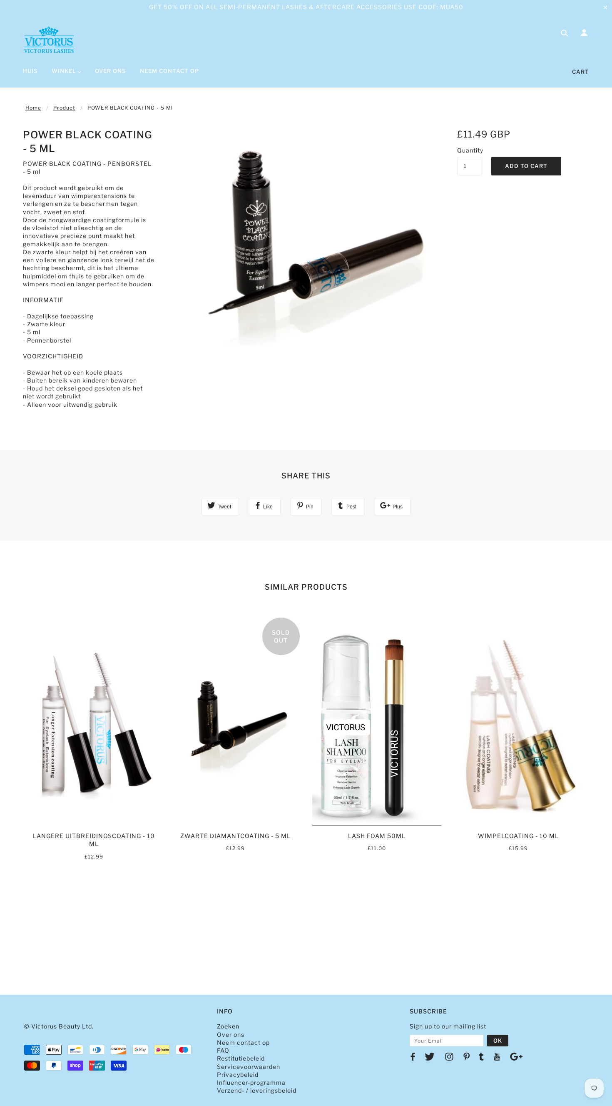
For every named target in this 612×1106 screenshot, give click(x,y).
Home (33, 108)
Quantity (469, 150)
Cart (580, 71)
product (64, 108)
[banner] (49, 39)
